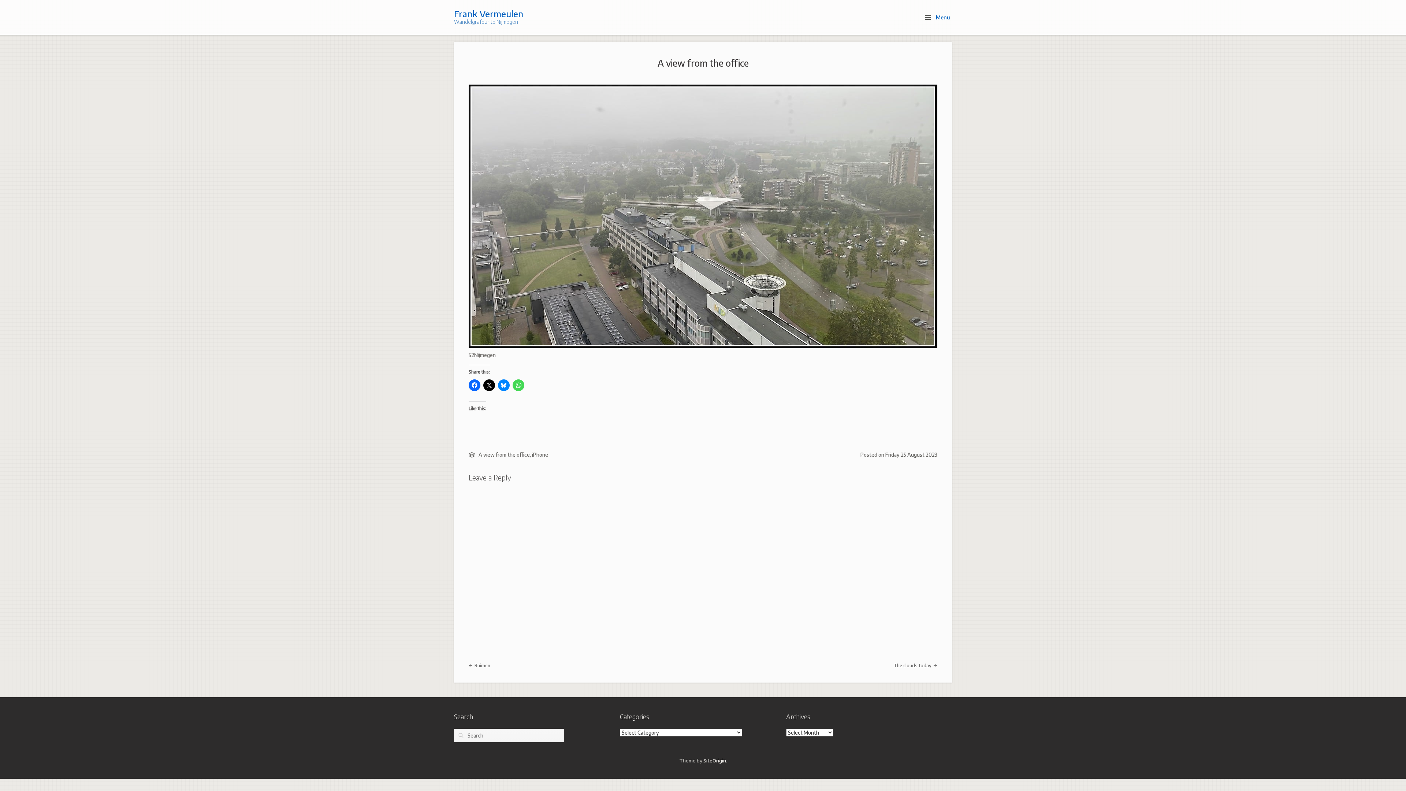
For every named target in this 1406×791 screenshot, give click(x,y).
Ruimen (481, 665)
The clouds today (913, 665)
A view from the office (703, 62)
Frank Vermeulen (488, 13)
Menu (942, 17)
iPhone (540, 455)
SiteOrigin (714, 760)
